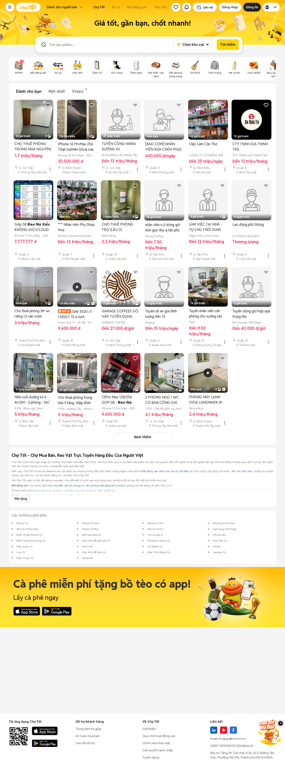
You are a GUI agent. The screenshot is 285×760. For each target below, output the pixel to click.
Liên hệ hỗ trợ (85, 743)
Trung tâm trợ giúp (89, 729)
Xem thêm (142, 437)
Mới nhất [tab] (57, 91)
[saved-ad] (175, 7)
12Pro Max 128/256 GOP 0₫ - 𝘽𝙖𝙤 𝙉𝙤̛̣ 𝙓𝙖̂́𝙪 (117, 400)
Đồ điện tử (186, 471)
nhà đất (58, 485)
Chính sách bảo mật (156, 743)
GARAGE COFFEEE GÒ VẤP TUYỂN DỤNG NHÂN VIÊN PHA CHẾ (120, 314)
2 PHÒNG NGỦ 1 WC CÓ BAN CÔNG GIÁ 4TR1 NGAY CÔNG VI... (163, 400)
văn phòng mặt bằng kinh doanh (105, 485)
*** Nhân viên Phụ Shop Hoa (76, 227)
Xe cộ (116, 7)
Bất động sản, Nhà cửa (156, 471)
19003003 (226, 746)
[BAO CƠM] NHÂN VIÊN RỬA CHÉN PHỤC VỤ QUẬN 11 (163, 147)
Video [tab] (77, 91)
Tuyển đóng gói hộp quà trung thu (251, 314)
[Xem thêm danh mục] (270, 69)
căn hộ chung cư (74, 485)
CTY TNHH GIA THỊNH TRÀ (250, 147)
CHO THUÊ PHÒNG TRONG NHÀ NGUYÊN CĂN (32, 146)
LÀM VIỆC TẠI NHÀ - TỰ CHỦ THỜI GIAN (205, 227)
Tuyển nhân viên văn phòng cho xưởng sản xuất (205, 314)
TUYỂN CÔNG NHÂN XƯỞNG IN (119, 146)
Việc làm (160, 7)
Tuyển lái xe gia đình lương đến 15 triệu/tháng (161, 314)
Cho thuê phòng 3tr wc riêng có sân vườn (32, 314)
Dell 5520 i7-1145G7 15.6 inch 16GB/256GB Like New (76, 314)
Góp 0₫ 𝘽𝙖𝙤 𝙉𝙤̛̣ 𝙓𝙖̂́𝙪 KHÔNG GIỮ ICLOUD (32, 227)
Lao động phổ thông (248, 224)
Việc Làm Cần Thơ (203, 144)
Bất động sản (137, 7)
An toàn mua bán (88, 736)
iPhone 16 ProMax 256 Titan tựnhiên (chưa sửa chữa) (76, 147)
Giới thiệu (149, 729)
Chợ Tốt (99, 7)
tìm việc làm (244, 471)
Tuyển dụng (150, 757)
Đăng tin (252, 7)
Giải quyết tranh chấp (157, 750)
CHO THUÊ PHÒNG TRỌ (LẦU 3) (117, 227)
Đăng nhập (230, 7)
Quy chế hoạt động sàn (158, 736)
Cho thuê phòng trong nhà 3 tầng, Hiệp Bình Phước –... (75, 400)
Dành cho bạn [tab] (28, 91)
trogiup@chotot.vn (232, 739)
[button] (9, 7)
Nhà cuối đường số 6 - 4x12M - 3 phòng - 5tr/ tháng (31, 400)
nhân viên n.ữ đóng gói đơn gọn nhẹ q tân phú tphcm (162, 227)
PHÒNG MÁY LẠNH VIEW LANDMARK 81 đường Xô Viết (205, 400)
